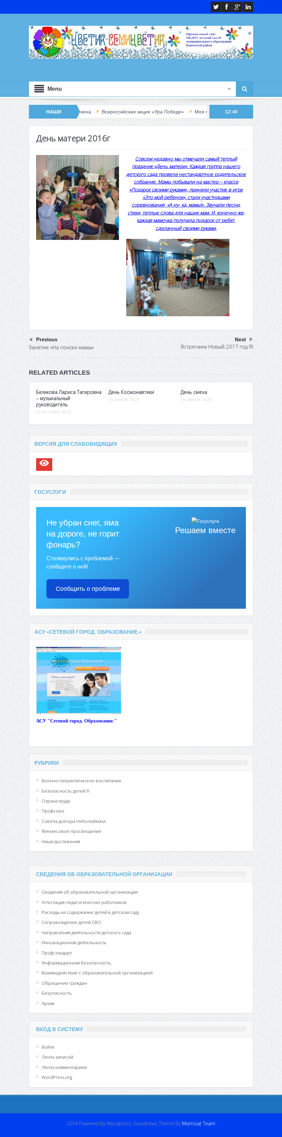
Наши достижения (61, 841)
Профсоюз (53, 811)
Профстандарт (57, 953)
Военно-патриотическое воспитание (81, 780)
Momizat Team (198, 1123)
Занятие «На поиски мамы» (61, 347)
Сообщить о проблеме (88, 588)
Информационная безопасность (76, 963)
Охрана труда (56, 801)
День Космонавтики (131, 392)
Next (240, 339)
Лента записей (57, 1057)
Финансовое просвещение (71, 831)
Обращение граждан (64, 983)
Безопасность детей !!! (65, 791)
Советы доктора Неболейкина (74, 821)
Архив (48, 1003)
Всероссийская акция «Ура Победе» (114, 111)
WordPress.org (57, 1077)
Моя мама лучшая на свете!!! (199, 111)
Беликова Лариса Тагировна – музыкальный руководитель (68, 398)
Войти (48, 1047)
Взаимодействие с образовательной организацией (97, 973)
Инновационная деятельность (74, 942)
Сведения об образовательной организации (90, 892)
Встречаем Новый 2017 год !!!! (217, 346)
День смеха (194, 392)
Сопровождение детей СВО (71, 922)
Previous (46, 339)
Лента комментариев (64, 1067)
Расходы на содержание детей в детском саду (90, 912)
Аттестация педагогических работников (84, 902)
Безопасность (57, 993)
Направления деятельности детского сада (86, 932)
